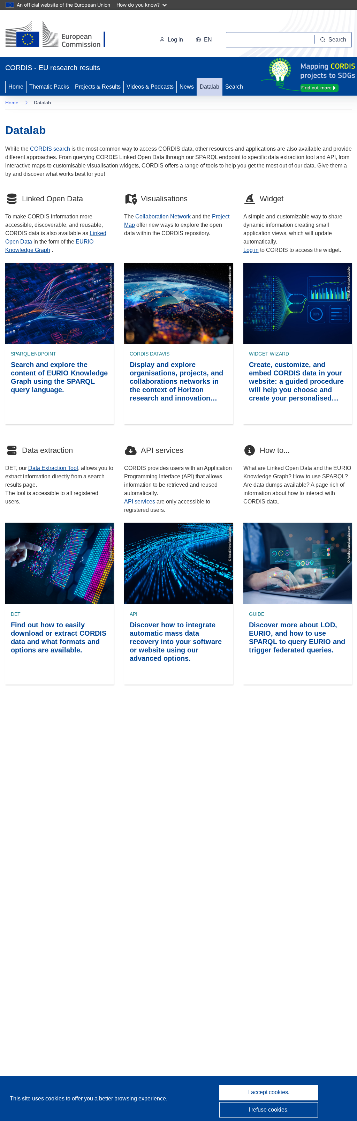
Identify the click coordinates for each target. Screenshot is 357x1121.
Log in (175, 40)
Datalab (209, 87)
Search (234, 87)
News (187, 87)
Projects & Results (98, 87)
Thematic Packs (49, 87)
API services (139, 502)
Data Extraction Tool (53, 468)
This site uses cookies (38, 1098)
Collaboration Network (163, 216)
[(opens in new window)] (61, 35)
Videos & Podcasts (150, 87)
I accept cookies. (268, 1092)
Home (15, 87)
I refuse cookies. (269, 1110)
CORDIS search (50, 149)
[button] (204, 39)
